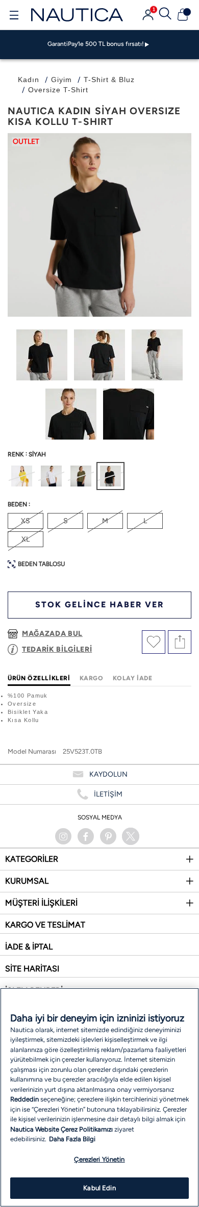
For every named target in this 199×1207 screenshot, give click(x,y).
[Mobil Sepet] (183, 15)
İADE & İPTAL (29, 947)
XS (25, 521)
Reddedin (24, 1099)
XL (25, 539)
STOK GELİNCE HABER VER (99, 604)
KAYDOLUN (108, 774)
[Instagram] (63, 836)
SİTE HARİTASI (32, 968)
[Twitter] (130, 836)
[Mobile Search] (165, 15)
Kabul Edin (99, 1188)
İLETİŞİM (108, 794)
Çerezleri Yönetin (99, 1159)
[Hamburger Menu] (14, 16)
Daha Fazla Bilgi (72, 1139)
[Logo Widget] (77, 14)
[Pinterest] (108, 836)
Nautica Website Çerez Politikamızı (62, 1129)
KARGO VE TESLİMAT (45, 925)
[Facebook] (85, 836)
